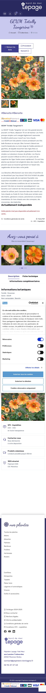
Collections (24, 33)
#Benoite (6, 113)
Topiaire (7, 580)
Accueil (13, 33)
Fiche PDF (41, 219)
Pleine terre (8, 583)
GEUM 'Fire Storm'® (35, 253)
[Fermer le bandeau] (43, 303)
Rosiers (6, 557)
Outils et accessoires (11, 594)
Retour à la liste (10, 48)
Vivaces (7, 590)
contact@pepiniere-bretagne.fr (18, 661)
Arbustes (7, 539)
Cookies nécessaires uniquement (23, 388)
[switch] (40, 346)
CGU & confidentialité (14, 620)
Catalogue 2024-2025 (14, 610)
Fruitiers (7, 550)
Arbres (6, 536)
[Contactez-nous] (5, 14)
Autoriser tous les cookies (23, 374)
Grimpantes (8, 576)
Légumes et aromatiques (13, 587)
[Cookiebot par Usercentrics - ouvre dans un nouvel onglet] (29, 303)
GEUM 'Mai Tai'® (11, 253)
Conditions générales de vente (14, 219)
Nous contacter (11, 613)
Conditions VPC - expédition (16, 627)
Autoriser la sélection (23, 381)
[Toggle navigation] (20, 14)
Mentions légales (12, 616)
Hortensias (8, 553)
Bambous (7, 546)
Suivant (24, 51)
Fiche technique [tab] (30, 276)
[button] (10, 14)
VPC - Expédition (39, 221)
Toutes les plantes (11, 532)
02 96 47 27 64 (11, 665)
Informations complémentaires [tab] (25, 281)
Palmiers (7, 543)
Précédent (26, 46)
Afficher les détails (32, 368)
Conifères (7, 573)
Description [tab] (13, 276)
